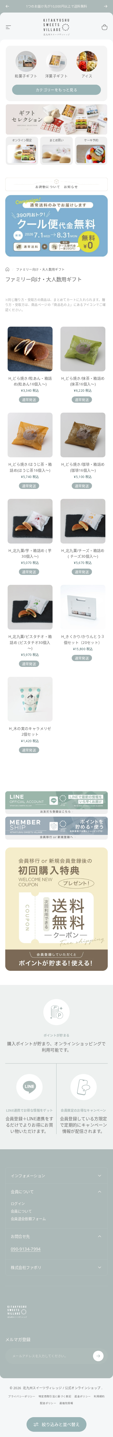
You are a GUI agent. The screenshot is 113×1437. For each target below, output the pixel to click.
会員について (21, 1211)
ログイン (18, 1204)
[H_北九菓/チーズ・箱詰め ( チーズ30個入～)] (82, 521)
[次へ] (105, 6)
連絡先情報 (66, 1403)
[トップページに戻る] (7, 269)
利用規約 (99, 1396)
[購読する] (98, 1356)
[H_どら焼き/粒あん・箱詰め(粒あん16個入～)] (30, 349)
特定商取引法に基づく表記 (55, 1396)
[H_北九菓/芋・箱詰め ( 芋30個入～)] (30, 521)
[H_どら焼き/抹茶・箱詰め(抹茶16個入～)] (82, 349)
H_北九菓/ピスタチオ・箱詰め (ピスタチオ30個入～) (30, 642)
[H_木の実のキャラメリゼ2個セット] (30, 699)
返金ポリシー (82, 1396)
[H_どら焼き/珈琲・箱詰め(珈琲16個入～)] (82, 435)
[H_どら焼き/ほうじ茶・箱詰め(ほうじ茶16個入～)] (30, 435)
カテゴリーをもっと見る (56, 89)
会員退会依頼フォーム (28, 1219)
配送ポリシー (48, 1403)
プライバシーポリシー (21, 1396)
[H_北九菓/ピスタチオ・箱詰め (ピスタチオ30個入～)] (30, 607)
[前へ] (7, 6)
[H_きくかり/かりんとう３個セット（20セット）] (82, 607)
